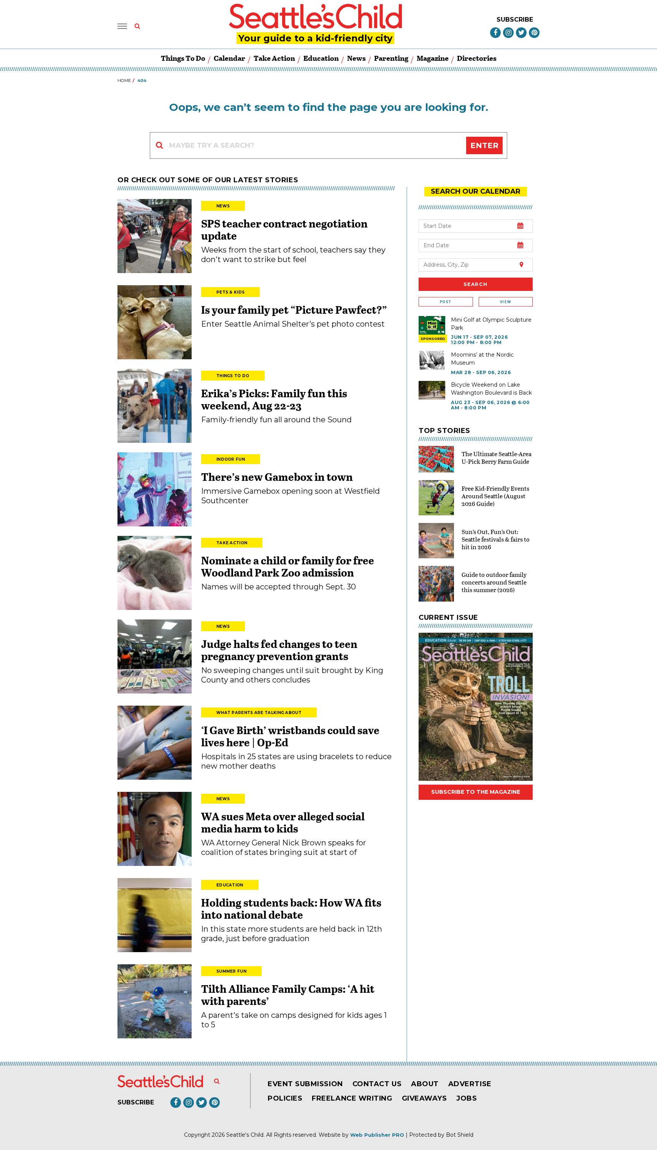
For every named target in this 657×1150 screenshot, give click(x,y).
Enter (484, 145)
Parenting (391, 58)
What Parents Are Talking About (259, 712)
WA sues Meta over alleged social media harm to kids (283, 822)
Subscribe (515, 19)
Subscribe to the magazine (475, 791)
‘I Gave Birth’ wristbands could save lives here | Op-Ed (290, 736)
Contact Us (377, 1084)
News (356, 58)
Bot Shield (459, 1134)
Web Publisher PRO (377, 1135)
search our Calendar (476, 191)
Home (124, 80)
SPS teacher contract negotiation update (284, 229)
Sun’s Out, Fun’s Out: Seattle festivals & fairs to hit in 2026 (496, 539)
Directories (477, 58)
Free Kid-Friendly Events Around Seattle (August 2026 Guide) (495, 496)
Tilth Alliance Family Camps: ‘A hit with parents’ (288, 994)
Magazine (433, 58)
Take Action (274, 58)
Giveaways (424, 1098)
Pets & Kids (230, 292)
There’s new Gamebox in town (277, 476)
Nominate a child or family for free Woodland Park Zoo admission (287, 566)
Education (321, 58)
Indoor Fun (230, 459)
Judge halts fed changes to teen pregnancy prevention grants (279, 649)
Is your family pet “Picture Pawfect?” (294, 309)
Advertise (470, 1084)
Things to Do (183, 58)
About (425, 1084)
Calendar (229, 58)
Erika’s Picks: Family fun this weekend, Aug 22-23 (274, 399)
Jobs (466, 1098)
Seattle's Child (244, 1134)
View (505, 302)
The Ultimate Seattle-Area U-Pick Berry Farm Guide (497, 457)
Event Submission (305, 1084)
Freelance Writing (352, 1098)
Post (445, 302)
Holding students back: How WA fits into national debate (291, 908)
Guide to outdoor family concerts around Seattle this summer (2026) (494, 582)
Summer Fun (231, 971)
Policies (285, 1098)
